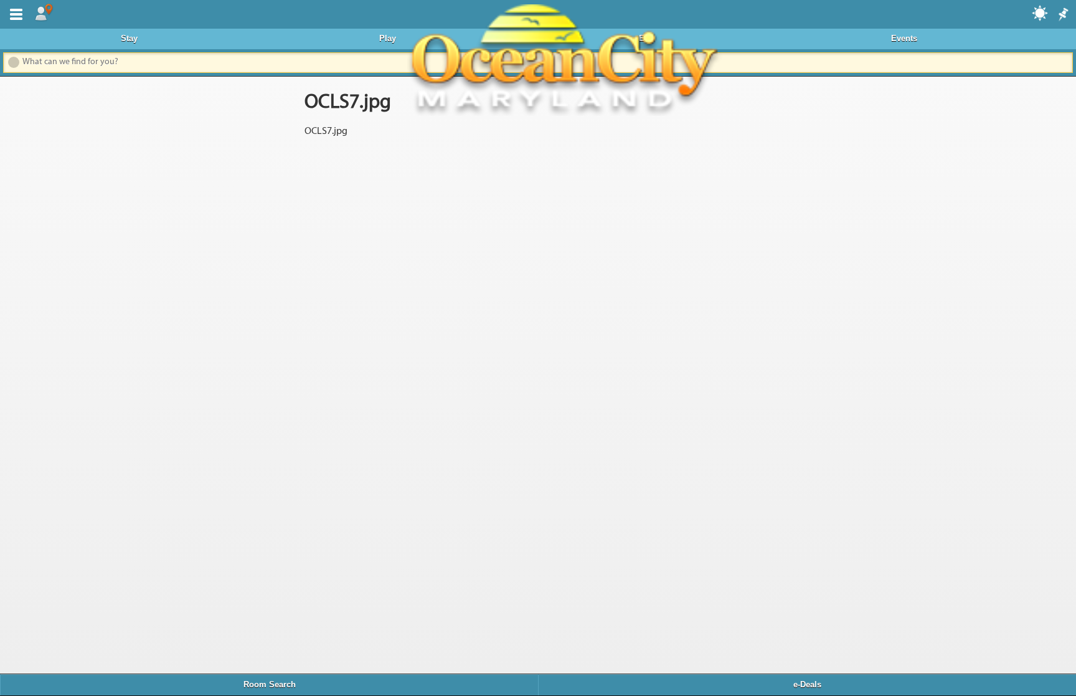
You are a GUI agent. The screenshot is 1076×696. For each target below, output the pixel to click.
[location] (43, 13)
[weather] (1040, 12)
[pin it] (1062, 15)
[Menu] (13, 13)
